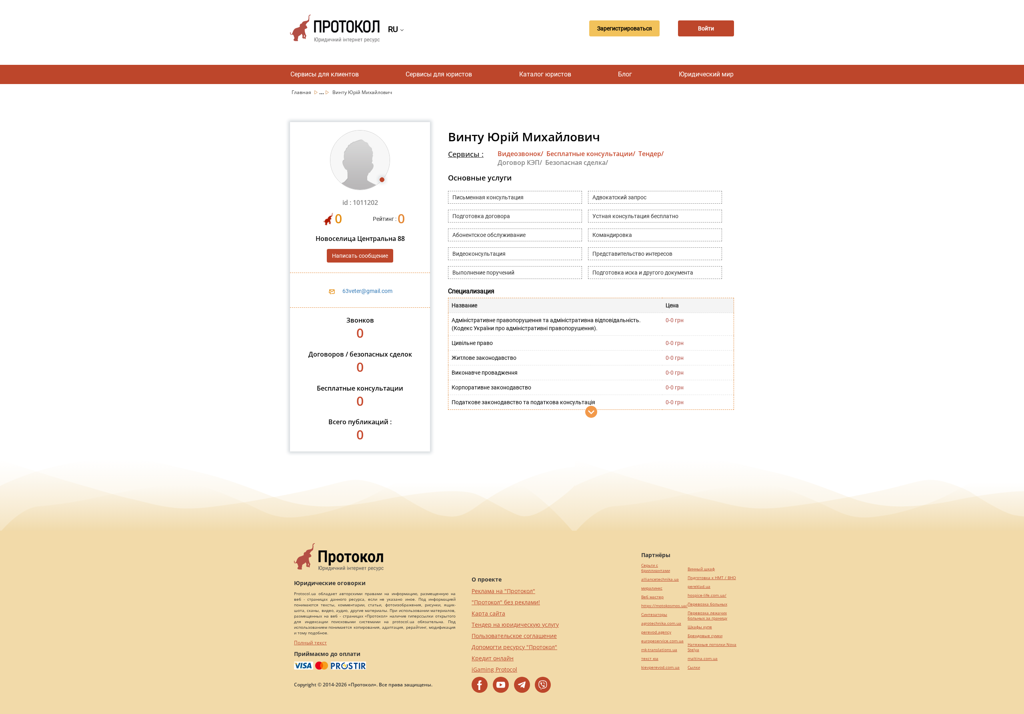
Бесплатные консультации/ (590, 153)
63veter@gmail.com (367, 291)
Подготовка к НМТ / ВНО (712, 577)
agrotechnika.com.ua (661, 623)
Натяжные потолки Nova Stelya (712, 647)
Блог (625, 74)
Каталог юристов (545, 74)
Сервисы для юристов (439, 74)
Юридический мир (706, 74)
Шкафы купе (700, 627)
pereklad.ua (699, 586)
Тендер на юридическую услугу (515, 624)
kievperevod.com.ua (660, 667)
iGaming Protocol (494, 669)
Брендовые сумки (705, 635)
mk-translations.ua (659, 649)
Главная (302, 92)
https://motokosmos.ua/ (664, 605)
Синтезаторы (654, 614)
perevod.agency (656, 632)
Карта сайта (488, 613)
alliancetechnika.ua (660, 579)
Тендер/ (651, 153)
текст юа (649, 658)
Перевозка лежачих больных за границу (707, 615)
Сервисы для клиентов (324, 74)
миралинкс (651, 588)
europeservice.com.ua (662, 641)
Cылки (694, 667)
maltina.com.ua (703, 658)
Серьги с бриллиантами (655, 568)
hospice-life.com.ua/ (707, 595)
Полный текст (310, 642)
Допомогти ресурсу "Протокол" (514, 647)
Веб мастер (652, 597)
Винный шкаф (701, 569)
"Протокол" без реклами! (506, 602)
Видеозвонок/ (520, 153)
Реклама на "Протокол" (503, 591)
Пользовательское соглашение (514, 636)
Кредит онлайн (493, 658)
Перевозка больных (707, 604)
